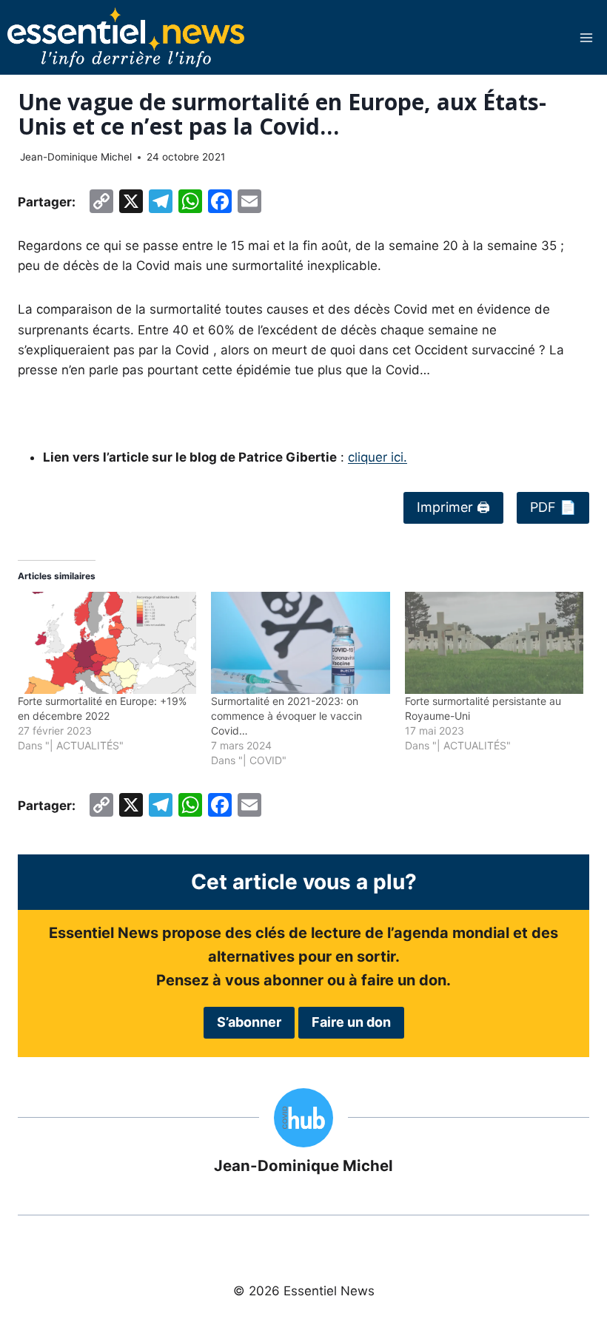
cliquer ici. (377, 457)
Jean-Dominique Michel (76, 157)
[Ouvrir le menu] (586, 37)
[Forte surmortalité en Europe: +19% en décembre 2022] (107, 643)
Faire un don (351, 1022)
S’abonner (249, 1022)
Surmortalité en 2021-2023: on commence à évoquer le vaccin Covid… (286, 716)
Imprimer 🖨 (453, 507)
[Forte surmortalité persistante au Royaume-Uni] (494, 643)
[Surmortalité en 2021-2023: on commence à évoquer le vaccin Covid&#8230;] (300, 643)
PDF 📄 (553, 507)
